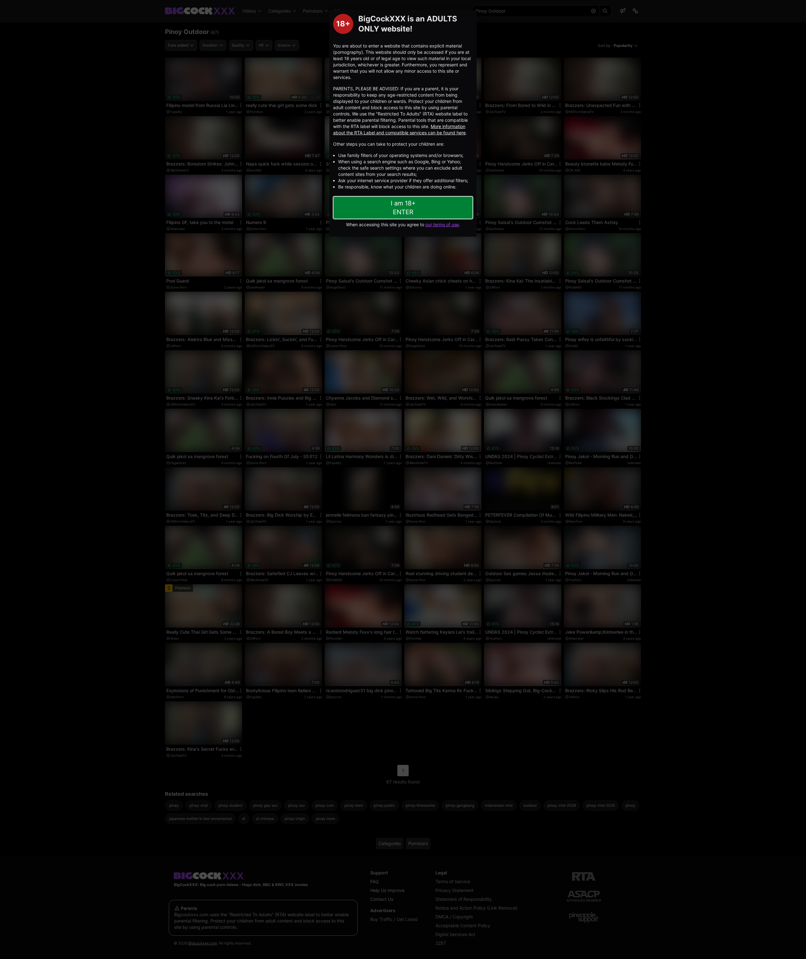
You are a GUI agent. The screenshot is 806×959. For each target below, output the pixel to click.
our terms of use (442, 224)
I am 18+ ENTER (403, 207)
